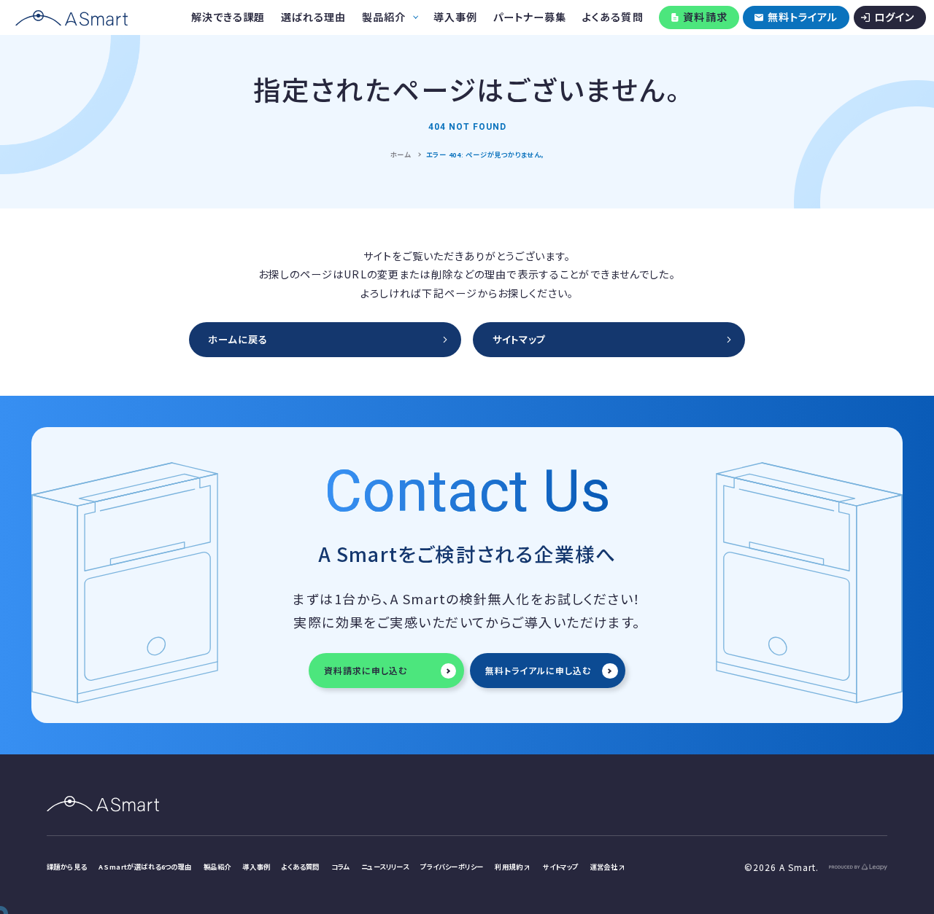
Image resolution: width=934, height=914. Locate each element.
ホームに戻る (237, 339)
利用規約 (508, 867)
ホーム (400, 154)
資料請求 (705, 16)
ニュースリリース (385, 867)
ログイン (894, 16)
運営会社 (604, 867)
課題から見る (67, 867)
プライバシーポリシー (451, 867)
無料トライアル (803, 16)
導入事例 (256, 867)
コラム (340, 867)
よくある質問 (301, 867)
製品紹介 (217, 867)
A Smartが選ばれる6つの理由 (145, 867)
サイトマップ (519, 339)
